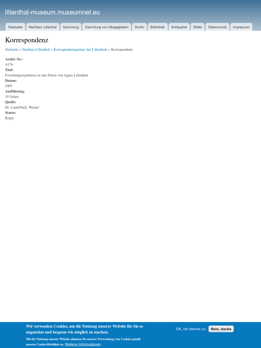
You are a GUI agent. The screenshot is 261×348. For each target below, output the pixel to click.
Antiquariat (179, 26)
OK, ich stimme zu (190, 329)
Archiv (139, 26)
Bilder (197, 26)
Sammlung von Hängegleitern (106, 26)
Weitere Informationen (83, 344)
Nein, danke (221, 329)
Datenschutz (217, 26)
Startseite (15, 26)
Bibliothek (157, 26)
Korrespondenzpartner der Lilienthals (80, 49)
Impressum (241, 26)
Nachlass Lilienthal (43, 26)
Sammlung (71, 26)
